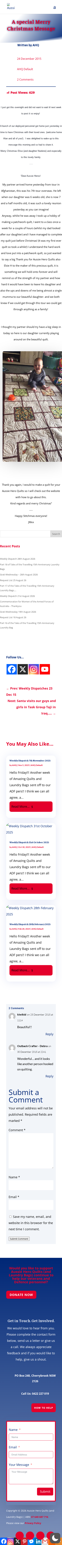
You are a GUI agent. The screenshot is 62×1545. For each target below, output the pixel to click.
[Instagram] (12, 669)
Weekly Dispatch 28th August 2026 (17, 558)
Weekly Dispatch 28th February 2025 (29, 924)
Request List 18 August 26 (13, 617)
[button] (55, 1538)
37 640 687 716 (39, 1516)
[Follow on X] (30, 1535)
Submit (45, 1491)
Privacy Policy (33, 1523)
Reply (49, 1034)
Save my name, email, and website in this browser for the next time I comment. (31, 1223)
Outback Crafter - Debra (32, 1046)
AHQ (36, 45)
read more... (20, 806)
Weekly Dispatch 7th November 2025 (29, 760)
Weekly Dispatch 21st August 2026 (17, 596)
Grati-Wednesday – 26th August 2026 (19, 574)
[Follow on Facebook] (20, 1535)
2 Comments (25, 79)
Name (14, 1177)
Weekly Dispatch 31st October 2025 (29, 842)
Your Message (19, 1465)
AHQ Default (25, 69)
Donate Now (21, 1295)
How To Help (43, 1407)
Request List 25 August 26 (13, 580)
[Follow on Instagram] (40, 1535)
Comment (17, 1130)
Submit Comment (19, 1238)
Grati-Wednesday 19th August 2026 (18, 611)
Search (56, 534)
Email (14, 1197)
